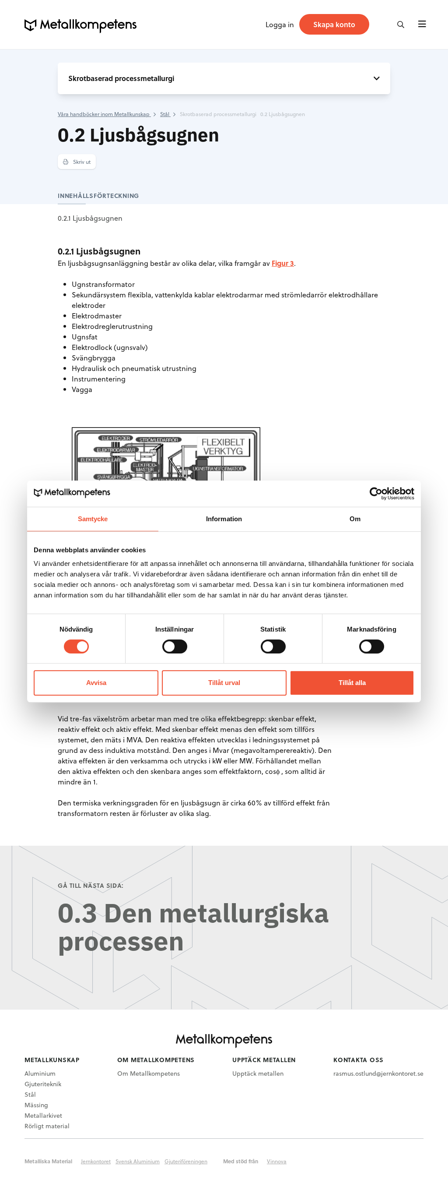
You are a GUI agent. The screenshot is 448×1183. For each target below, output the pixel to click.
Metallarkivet (43, 1115)
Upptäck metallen (258, 1073)
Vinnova (277, 1161)
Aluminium (40, 1073)
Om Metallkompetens (148, 1073)
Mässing (36, 1104)
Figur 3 (283, 263)
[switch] (174, 646)
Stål (30, 1094)
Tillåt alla (352, 682)
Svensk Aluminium (138, 1161)
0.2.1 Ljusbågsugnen (90, 218)
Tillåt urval (224, 682)
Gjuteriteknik (42, 1083)
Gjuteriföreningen (185, 1161)
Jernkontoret (96, 1161)
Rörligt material (47, 1125)
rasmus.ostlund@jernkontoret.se (378, 1073)
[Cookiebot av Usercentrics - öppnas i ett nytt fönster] (376, 493)
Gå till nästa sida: (91, 885)
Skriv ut (81, 162)
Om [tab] (355, 519)
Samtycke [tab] (93, 519)
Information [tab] (224, 519)
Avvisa (96, 682)
